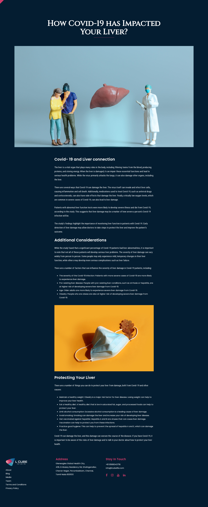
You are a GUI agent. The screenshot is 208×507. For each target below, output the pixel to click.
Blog (8, 473)
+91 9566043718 (113, 464)
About (8, 470)
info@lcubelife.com (115, 468)
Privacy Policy (12, 488)
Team (8, 481)
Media (8, 477)
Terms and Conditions (16, 484)
